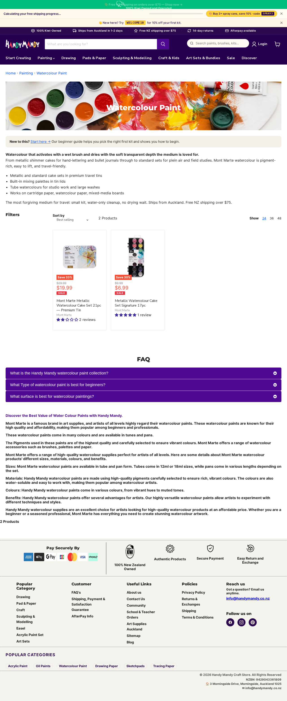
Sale (231, 58)
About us (134, 593)
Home (11, 73)
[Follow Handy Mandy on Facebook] (230, 622)
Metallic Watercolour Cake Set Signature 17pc (136, 303)
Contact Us (136, 599)
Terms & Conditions (197, 617)
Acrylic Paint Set (29, 635)
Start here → (40, 141)
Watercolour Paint (52, 73)
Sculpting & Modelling (132, 58)
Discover (249, 58)
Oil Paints (43, 666)
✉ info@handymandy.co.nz (261, 688)
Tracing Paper (163, 666)
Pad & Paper (26, 603)
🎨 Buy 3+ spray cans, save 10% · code (241, 13)
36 (272, 218)
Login (262, 44)
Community (136, 606)
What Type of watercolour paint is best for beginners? (57, 385)
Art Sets (23, 641)
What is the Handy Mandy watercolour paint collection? (59, 373)
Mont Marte (64, 315)
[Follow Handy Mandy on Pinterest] (253, 622)
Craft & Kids (168, 58)
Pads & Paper (94, 58)
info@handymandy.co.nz (248, 598)
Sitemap (133, 636)
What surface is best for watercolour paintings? (52, 396)
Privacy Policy (193, 593)
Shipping (189, 611)
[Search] (163, 44)
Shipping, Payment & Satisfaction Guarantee (88, 604)
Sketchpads (135, 666)
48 (279, 218)
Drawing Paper (106, 666)
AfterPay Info (82, 616)
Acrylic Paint (17, 666)
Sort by (59, 215)
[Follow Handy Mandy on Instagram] (241, 622)
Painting (45, 58)
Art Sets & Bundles (203, 58)
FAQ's (76, 593)
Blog (130, 642)
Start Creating (18, 58)
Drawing (68, 58)
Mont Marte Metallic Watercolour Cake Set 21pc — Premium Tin (79, 305)
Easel (20, 628)
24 (264, 218)
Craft (20, 610)
